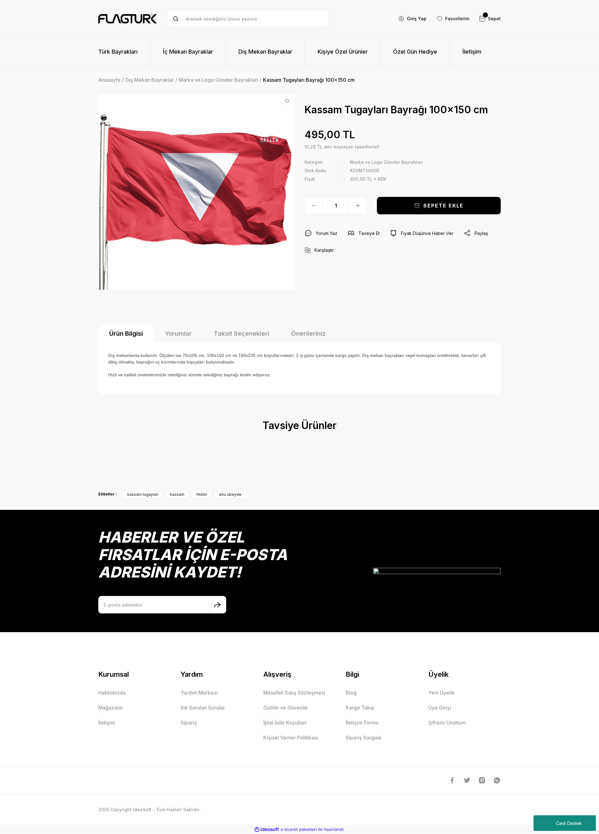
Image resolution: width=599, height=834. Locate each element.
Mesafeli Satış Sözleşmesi (294, 693)
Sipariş (189, 722)
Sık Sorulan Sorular (203, 708)
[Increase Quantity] (358, 205)
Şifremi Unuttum (447, 722)
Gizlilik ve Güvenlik (285, 708)
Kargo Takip (360, 708)
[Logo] (127, 18)
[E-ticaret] (298, 829)
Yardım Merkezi (199, 693)
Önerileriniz (308, 333)
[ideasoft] (266, 829)
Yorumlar (178, 333)
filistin (201, 494)
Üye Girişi (439, 708)
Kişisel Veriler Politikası (290, 737)
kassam (177, 494)
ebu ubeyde (230, 494)
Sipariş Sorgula (363, 737)
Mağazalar (110, 708)
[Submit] (217, 604)
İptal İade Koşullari (284, 722)
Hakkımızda (112, 693)
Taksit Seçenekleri (241, 333)
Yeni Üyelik (441, 693)
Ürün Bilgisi (126, 333)
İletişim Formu (362, 722)
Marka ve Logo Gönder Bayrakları (386, 162)
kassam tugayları (142, 494)
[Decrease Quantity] (313, 205)
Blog (351, 693)
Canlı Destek (569, 823)
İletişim (106, 722)
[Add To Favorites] (287, 101)
